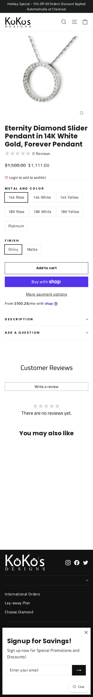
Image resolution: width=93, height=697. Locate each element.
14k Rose (16, 197)
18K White (42, 211)
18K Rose (16, 211)
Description (19, 319)
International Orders (22, 594)
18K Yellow (70, 211)
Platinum (16, 226)
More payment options (46, 294)
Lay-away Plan (17, 603)
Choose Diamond (19, 612)
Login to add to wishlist (27, 177)
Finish (12, 240)
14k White (42, 197)
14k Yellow (69, 197)
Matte (32, 249)
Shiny (13, 249)
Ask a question (22, 333)
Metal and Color (24, 188)
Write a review (46, 386)
